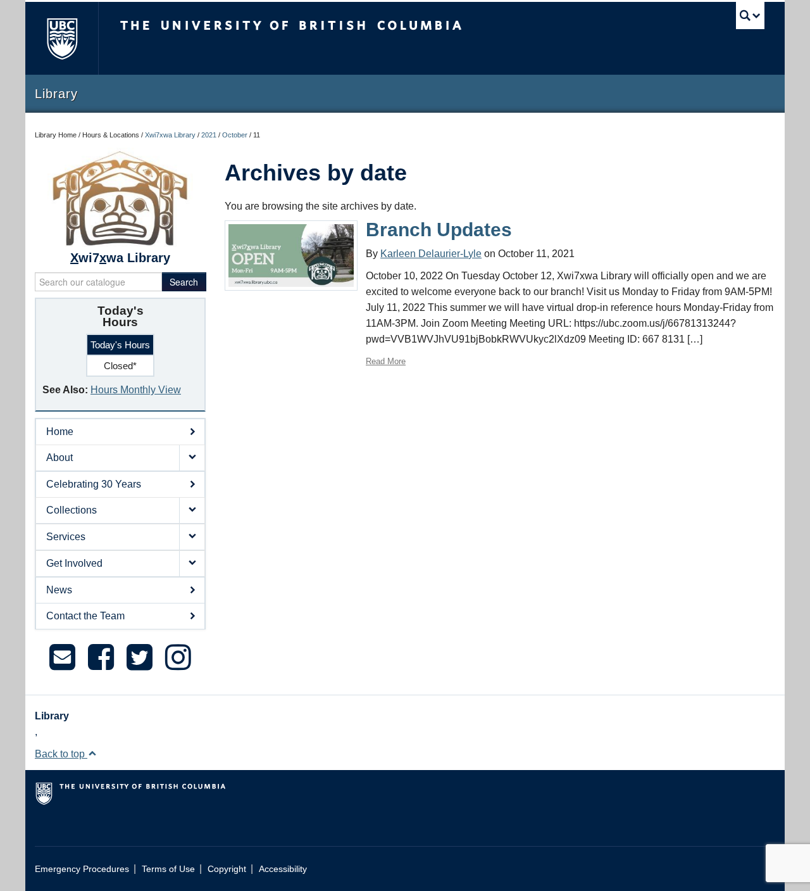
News (59, 590)
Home (59, 431)
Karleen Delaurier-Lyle (431, 253)
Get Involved (74, 563)
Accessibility (283, 869)
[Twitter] (139, 657)
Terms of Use (168, 869)
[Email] (62, 657)
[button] (191, 458)
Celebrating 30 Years (93, 484)
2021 (208, 135)
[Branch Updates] (291, 255)
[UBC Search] (750, 15)
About (59, 457)
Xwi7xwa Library (170, 135)
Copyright (227, 869)
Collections (71, 510)
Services (65, 536)
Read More (386, 361)
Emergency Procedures (82, 869)
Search (184, 281)
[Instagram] (178, 657)
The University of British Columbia (61, 38)
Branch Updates (439, 229)
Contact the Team (85, 615)
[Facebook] (101, 657)
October (234, 135)
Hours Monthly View (135, 389)
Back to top (61, 754)
